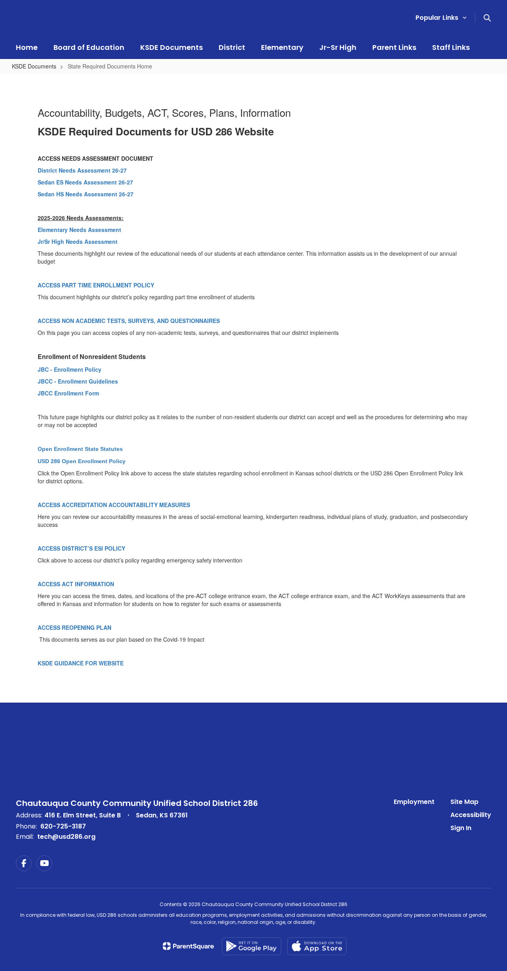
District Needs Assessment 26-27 (82, 170)
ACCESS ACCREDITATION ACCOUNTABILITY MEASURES (114, 505)
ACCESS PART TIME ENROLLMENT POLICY (96, 285)
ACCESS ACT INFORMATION (76, 584)
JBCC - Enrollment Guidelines (78, 381)
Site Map (464, 801)
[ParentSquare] (188, 946)
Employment (414, 801)
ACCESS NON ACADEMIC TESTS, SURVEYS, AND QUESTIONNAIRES (129, 321)
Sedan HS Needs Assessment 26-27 (85, 194)
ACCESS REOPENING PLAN (74, 627)
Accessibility (470, 814)
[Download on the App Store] (317, 946)
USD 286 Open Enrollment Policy (82, 461)
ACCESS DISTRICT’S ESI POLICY (82, 548)
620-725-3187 (63, 826)
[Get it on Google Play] (251, 946)
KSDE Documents (34, 66)
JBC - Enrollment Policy (69, 369)
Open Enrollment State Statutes (80, 449)
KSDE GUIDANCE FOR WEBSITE (81, 663)
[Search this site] (487, 18)
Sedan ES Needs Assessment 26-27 (85, 182)
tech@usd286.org (66, 836)
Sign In (460, 827)
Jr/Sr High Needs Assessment (78, 241)
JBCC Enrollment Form (68, 393)
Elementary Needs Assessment (79, 230)
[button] (441, 18)
